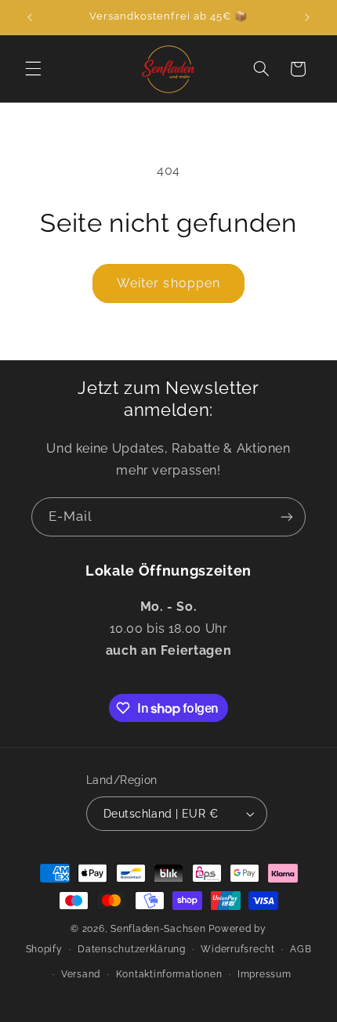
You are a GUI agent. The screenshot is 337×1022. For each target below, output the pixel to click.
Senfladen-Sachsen (158, 928)
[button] (33, 69)
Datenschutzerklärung (132, 949)
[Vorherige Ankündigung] (30, 17)
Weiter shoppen (168, 283)
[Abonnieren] (287, 516)
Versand (80, 974)
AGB (300, 949)
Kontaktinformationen (169, 974)
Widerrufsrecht (237, 949)
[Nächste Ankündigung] (307, 17)
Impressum (264, 974)
